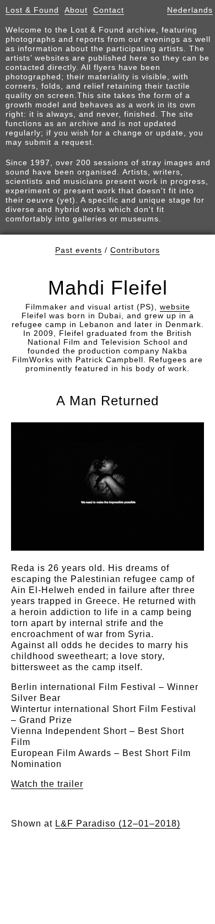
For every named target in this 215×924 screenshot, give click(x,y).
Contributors (135, 250)
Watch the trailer (47, 784)
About (76, 10)
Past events (78, 250)
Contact (108, 10)
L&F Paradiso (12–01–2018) (117, 823)
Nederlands (190, 10)
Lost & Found (32, 10)
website (175, 306)
